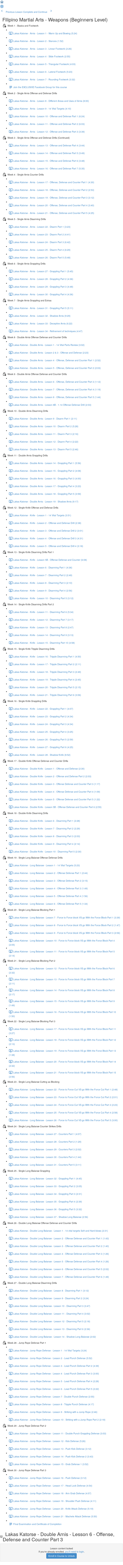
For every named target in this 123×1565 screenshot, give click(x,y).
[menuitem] (2, 7)
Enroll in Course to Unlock (61, 1555)
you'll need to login (74, 1551)
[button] (2, 2)
